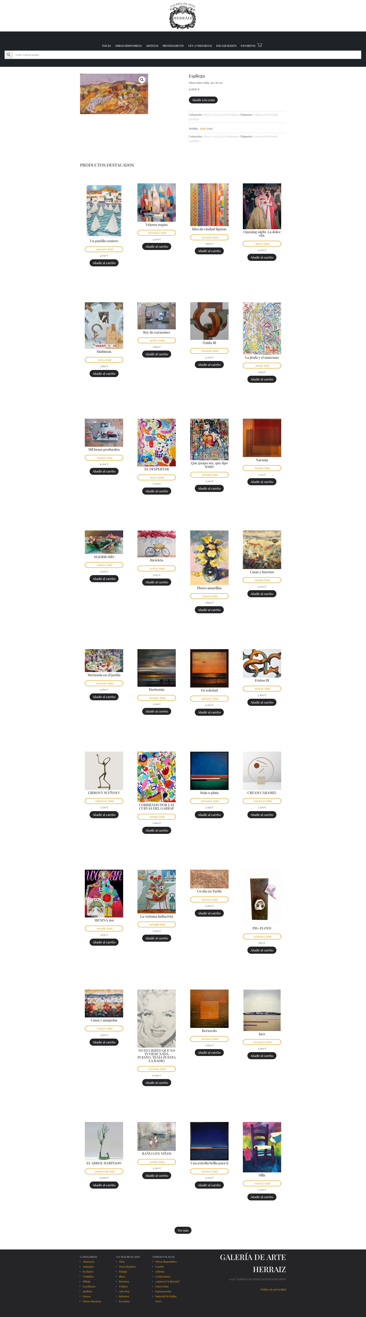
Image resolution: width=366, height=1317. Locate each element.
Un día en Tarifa (209, 891)
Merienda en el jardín (103, 675)
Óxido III (209, 342)
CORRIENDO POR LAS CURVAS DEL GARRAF (156, 807)
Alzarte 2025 (210, 114)
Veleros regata (157, 224)
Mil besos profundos (104, 449)
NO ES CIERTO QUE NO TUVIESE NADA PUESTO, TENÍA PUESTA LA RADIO (156, 1055)
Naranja (262, 460)
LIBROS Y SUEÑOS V (104, 792)
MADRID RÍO (104, 557)
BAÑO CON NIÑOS (156, 1153)
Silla (262, 1175)
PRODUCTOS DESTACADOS (107, 165)
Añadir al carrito (104, 263)
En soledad (209, 690)
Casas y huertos (262, 572)
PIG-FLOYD (262, 928)
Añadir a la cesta (203, 100)
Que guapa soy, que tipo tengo (209, 465)
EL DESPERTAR (156, 469)
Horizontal (270, 114)
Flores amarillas (209, 588)
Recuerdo (209, 1030)
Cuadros (258, 114)
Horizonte (157, 689)
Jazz (262, 1034)
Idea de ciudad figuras (209, 229)
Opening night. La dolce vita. (262, 234)
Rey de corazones (156, 332)
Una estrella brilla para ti (209, 1163)
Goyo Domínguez (229, 114)
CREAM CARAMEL (262, 792)
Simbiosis (104, 351)
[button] (142, 79)
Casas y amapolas (104, 1020)
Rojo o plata (209, 792)
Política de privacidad (273, 1289)
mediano (194, 119)
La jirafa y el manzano (262, 357)
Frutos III (262, 680)
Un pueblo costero (104, 241)
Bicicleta (156, 560)
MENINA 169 (104, 920)
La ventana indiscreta (156, 916)
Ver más (183, 1230)
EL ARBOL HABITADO (104, 1163)
